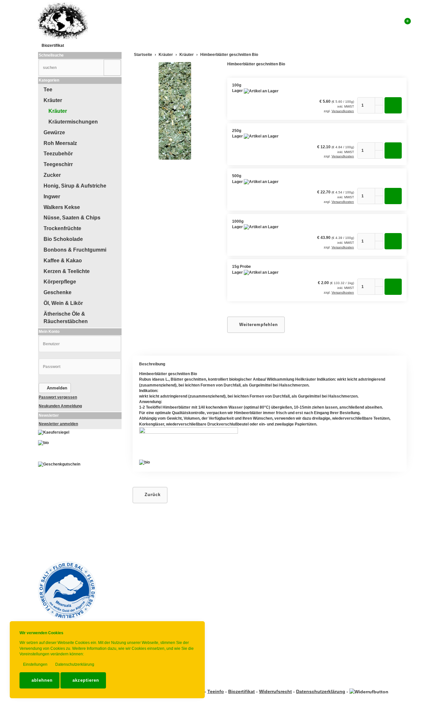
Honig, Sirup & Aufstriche (75, 186)
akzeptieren (85, 680)
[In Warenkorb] (393, 105)
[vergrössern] (175, 111)
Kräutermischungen (73, 122)
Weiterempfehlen (258, 324)
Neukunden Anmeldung (60, 406)
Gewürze (54, 132)
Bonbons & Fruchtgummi (75, 250)
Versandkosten (343, 111)
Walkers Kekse (62, 207)
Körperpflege (60, 281)
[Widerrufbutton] (368, 691)
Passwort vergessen (58, 397)
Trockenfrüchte (62, 228)
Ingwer (52, 196)
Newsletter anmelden (58, 424)
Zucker (52, 175)
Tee (48, 89)
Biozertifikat (53, 45)
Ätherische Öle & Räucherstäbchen (66, 317)
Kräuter (53, 100)
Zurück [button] (152, 494)
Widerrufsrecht (275, 691)
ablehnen (41, 680)
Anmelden (56, 388)
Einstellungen (34, 664)
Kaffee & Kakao (63, 260)
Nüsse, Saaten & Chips (72, 217)
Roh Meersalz (60, 143)
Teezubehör (58, 153)
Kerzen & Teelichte (67, 271)
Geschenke (58, 292)
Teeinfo (215, 691)
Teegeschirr (58, 164)
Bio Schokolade (63, 239)
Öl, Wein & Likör (63, 303)
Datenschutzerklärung (74, 664)
